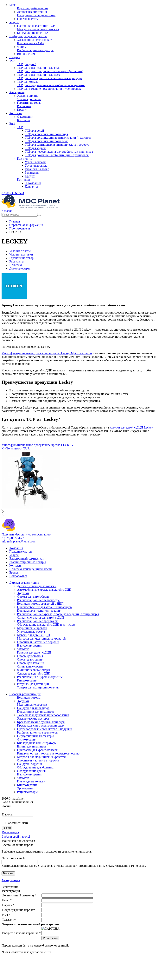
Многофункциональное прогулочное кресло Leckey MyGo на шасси (47, 353)
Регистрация (10, 832)
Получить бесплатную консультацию (26, 534)
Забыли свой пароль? (16, 836)
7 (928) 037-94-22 (13, 538)
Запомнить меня (17, 823)
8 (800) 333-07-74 (13, 193)
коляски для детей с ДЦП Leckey (131, 427)
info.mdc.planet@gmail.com (19, 541)
